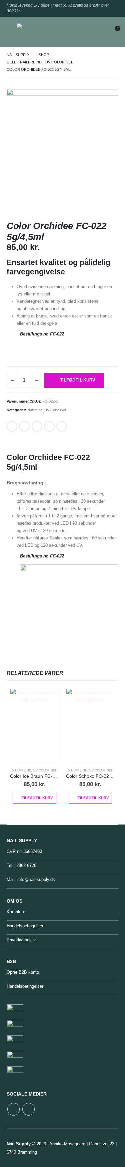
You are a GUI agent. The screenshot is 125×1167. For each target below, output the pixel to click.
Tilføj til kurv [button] (37, 798)
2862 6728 (26, 865)
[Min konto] (96, 31)
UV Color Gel (55, 410)
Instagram (28, 1109)
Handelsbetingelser (25, 925)
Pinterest (37, 426)
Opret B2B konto (23, 972)
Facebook (12, 426)
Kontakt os (17, 911)
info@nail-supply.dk (36, 879)
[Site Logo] (32, 31)
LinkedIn (24, 426)
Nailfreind (34, 410)
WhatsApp (61, 426)
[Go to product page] (34, 726)
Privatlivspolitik (21, 939)
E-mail (49, 426)
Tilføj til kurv (77, 380)
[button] (12, 31)
